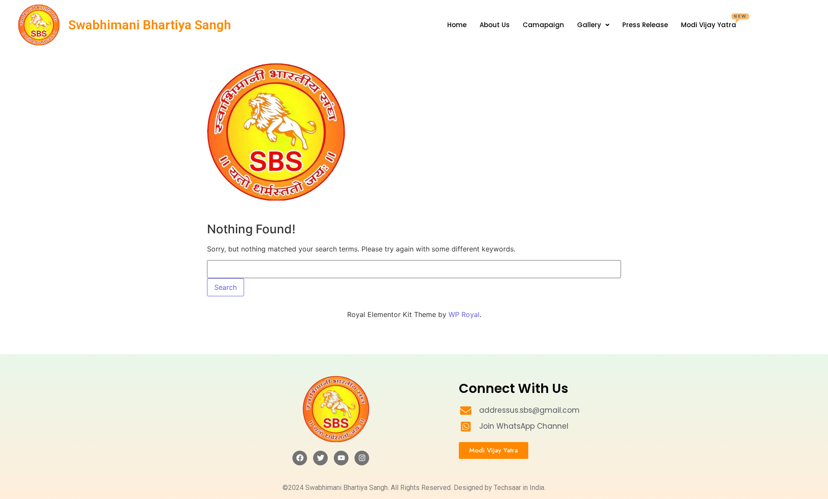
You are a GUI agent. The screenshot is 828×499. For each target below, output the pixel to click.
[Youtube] (341, 458)
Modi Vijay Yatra (714, 22)
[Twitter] (320, 458)
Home (457, 24)
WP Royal (464, 314)
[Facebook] (299, 458)
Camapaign (543, 24)
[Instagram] (361, 458)
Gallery (589, 24)
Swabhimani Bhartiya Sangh (149, 24)
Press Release (645, 24)
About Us (495, 24)
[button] (593, 25)
